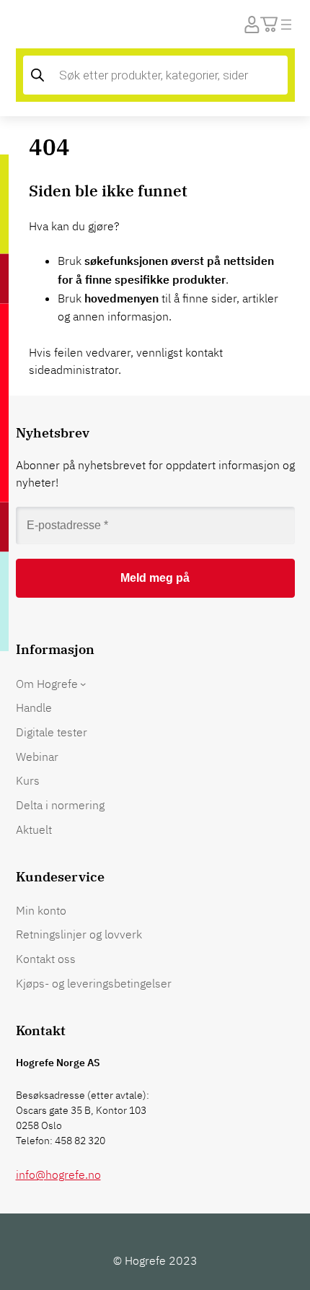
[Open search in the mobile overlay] (155, 75)
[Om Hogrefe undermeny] (83, 684)
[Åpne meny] (286, 24)
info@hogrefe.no (58, 1174)
